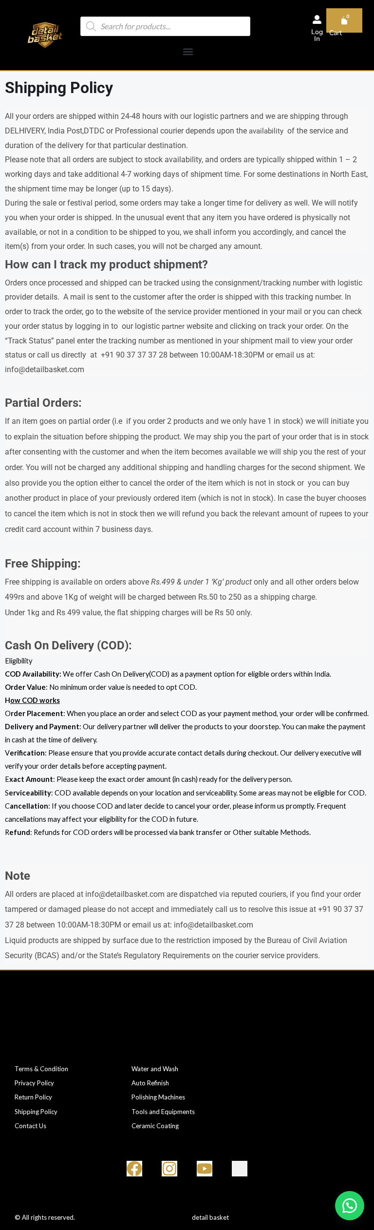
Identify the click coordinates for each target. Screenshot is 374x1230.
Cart (335, 33)
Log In (317, 35)
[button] (188, 51)
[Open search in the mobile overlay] (165, 26)
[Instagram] (169, 1168)
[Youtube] (204, 1168)
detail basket (210, 1217)
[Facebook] (134, 1168)
